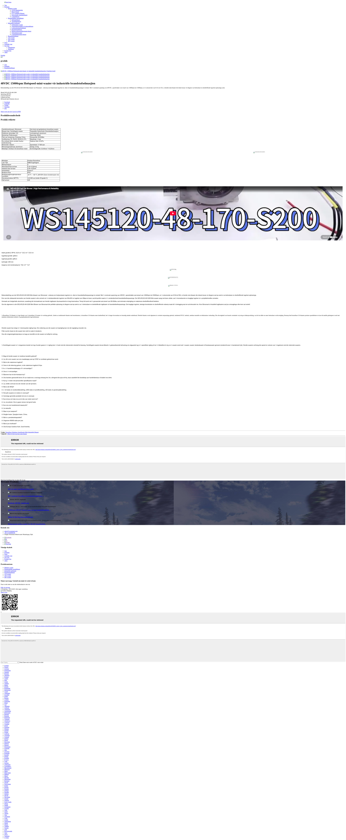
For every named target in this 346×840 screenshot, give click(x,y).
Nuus (5, 42)
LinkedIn (7, 103)
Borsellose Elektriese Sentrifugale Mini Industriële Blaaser (22, 432)
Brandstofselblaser (17, 29)
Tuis (5, 5)
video (5, 52)
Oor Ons (6, 46)
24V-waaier (11, 39)
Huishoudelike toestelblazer (16, 18)
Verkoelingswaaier (17, 33)
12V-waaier (11, 38)
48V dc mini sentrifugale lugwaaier (21, 489)
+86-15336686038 (9, 533)
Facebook (7, 102)
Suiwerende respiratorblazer (19, 15)
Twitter (6, 105)
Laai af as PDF (16, 111)
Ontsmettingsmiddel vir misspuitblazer (22, 26)
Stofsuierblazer (16, 20)
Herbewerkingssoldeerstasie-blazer (21, 31)
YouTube (7, 107)
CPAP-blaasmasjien (17, 10)
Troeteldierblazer (16, 21)
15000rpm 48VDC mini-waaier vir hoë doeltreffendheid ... (29, 510)
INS (5, 108)
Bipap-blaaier (15, 12)
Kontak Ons (7, 50)
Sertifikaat (11, 49)
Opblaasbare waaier (17, 25)
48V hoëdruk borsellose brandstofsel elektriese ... (26, 496)
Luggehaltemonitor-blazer (19, 34)
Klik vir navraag (5, 587)
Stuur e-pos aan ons (6, 111)
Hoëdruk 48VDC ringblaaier (18, 503)
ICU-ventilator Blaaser (18, 13)
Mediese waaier (12, 8)
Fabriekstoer (11, 47)
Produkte (6, 7)
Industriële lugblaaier (14, 23)
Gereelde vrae (8, 44)
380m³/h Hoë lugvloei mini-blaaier (17, 434)
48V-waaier (11, 41)
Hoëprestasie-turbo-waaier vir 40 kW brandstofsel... (27, 524)
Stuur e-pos (4, 592)
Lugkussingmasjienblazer (19, 28)
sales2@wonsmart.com (10, 531)
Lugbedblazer (15, 16)
